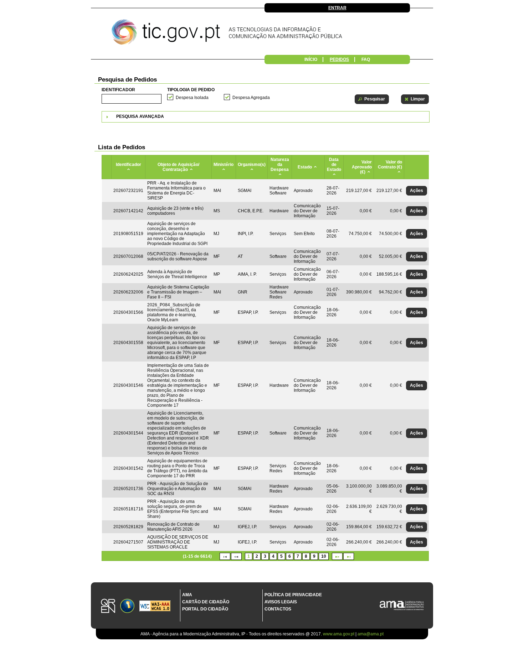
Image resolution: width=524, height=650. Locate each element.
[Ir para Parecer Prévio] (262, 33)
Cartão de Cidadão (205, 601)
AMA (187, 594)
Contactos (277, 609)
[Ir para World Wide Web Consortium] (155, 606)
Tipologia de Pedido (191, 89)
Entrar (337, 7)
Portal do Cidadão (205, 609)
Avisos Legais (280, 601)
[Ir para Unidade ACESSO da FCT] (127, 606)
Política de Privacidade (293, 594)
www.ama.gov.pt (339, 633)
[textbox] (131, 99)
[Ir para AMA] (402, 606)
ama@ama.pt (371, 633)
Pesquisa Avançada (140, 116)
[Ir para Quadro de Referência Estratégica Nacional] (108, 606)
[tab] (265, 117)
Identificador (118, 89)
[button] (372, 99)
